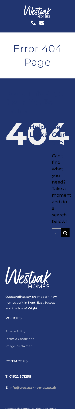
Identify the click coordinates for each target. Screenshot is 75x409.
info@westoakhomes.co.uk (32, 388)
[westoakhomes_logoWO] (37, 6)
